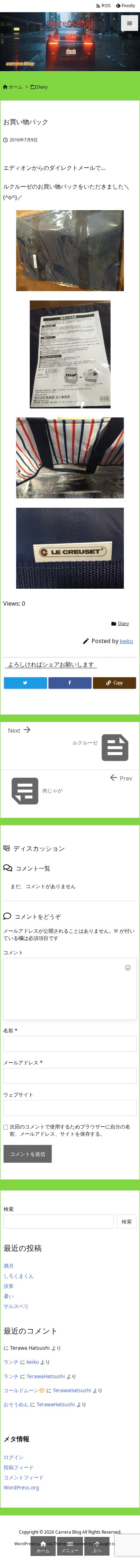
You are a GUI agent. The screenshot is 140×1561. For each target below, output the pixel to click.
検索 (9, 1208)
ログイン (14, 1457)
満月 (9, 1265)
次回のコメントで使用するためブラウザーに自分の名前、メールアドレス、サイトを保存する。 (70, 1130)
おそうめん (16, 1404)
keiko (126, 640)
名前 (10, 1030)
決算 (9, 1285)
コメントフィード (24, 1477)
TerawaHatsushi (46, 1376)
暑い (9, 1296)
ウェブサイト (18, 1094)
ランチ (11, 1361)
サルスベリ (16, 1306)
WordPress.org (21, 1487)
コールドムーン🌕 (24, 1390)
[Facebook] (70, 683)
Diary (42, 86)
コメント (13, 952)
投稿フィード (19, 1467)
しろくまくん (19, 1275)
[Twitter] (25, 683)
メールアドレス (23, 1062)
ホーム (16, 86)
